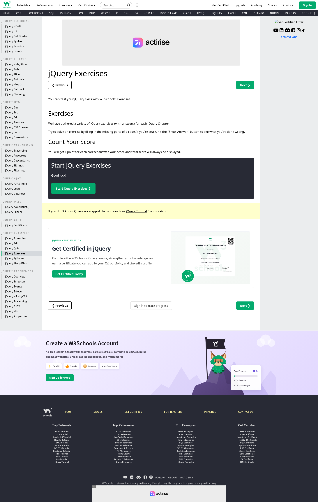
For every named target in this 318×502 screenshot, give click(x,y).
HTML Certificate (247, 431)
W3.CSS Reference (123, 445)
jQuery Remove (14, 122)
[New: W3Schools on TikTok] (303, 31)
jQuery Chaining (15, 94)
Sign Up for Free (59, 377)
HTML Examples (185, 431)
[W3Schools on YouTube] (275, 31)
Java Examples (186, 456)
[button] (129, 5)
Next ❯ (245, 85)
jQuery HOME (13, 26)
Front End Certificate (247, 439)
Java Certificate (247, 453)
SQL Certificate (247, 442)
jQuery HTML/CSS (16, 296)
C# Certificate (247, 459)
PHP (92, 13)
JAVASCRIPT (35, 13)
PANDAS (290, 13)
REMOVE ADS (289, 37)
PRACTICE (210, 411)
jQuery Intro (12, 31)
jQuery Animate (14, 79)
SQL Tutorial (62, 442)
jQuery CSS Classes (16, 127)
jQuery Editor (13, 243)
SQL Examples (185, 442)
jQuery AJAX (12, 306)
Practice (288, 5)
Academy (256, 5)
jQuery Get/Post (15, 193)
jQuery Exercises (15, 253)
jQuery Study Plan (16, 263)
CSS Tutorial (62, 434)
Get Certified (220, 5)
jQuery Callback (14, 89)
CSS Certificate (247, 434)
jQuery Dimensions (17, 137)
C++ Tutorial (61, 459)
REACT (187, 13)
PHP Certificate (247, 448)
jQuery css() (12, 132)
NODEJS (307, 13)
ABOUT (172, 477)
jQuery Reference (124, 462)
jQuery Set (11, 112)
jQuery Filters (13, 212)
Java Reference (123, 456)
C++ (126, 13)
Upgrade (239, 5)
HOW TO (149, 13)
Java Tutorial (62, 456)
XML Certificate (247, 462)
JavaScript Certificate (247, 437)
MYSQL (201, 13)
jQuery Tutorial (136, 211)
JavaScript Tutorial (62, 437)
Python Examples (186, 445)
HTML (6, 13)
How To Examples (186, 439)
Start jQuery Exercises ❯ (73, 188)
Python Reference (123, 442)
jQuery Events (13, 51)
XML (245, 13)
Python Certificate (247, 445)
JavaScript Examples (186, 437)
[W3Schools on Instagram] (298, 31)
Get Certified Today (69, 274)
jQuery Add (11, 117)
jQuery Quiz (12, 248)
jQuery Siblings (14, 165)
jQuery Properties (16, 316)
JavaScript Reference (124, 437)
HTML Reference (123, 431)
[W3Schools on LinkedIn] (281, 31)
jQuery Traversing (16, 150)
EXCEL (232, 13)
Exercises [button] (65, 5)
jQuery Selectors (15, 46)
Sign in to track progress (151, 305)
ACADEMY (186, 477)
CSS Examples (185, 434)
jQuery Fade (12, 69)
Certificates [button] (86, 5)
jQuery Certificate (16, 225)
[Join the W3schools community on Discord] (287, 31)
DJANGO (258, 13)
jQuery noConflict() (17, 207)
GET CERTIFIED (133, 411)
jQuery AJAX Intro (16, 183)
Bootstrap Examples (185, 451)
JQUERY (217, 13)
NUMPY (275, 13)
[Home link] (7, 5)
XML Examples (185, 459)
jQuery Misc (12, 311)
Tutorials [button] (23, 5)
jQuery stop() (13, 84)
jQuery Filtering (15, 170)
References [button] (43, 5)
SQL (51, 13)
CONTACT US (245, 411)
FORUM (160, 477)
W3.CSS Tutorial (61, 448)
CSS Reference (123, 434)
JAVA (80, 13)
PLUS (68, 411)
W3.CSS (105, 13)
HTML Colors (124, 453)
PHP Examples (185, 453)
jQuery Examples (15, 238)
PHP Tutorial (62, 453)
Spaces (272, 5)
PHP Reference (124, 451)
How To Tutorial (61, 439)
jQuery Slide (12, 74)
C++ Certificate (247, 456)
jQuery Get (11, 107)
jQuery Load (12, 188)
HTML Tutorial (61, 431)
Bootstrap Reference (123, 448)
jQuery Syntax (13, 41)
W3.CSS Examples (185, 448)
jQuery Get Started (16, 36)
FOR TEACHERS (173, 411)
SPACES (98, 411)
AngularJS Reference (123, 459)
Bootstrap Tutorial (61, 451)
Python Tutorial (61, 445)
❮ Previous (60, 85)
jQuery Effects (14, 291)
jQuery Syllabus (14, 258)
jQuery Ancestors (15, 155)
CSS (18, 13)
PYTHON (65, 13)
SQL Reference (123, 439)
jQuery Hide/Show (16, 64)
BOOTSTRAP (168, 13)
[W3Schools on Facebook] (293, 31)
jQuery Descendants (17, 160)
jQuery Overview (15, 276)
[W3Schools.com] (47, 414)
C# (136, 13)
